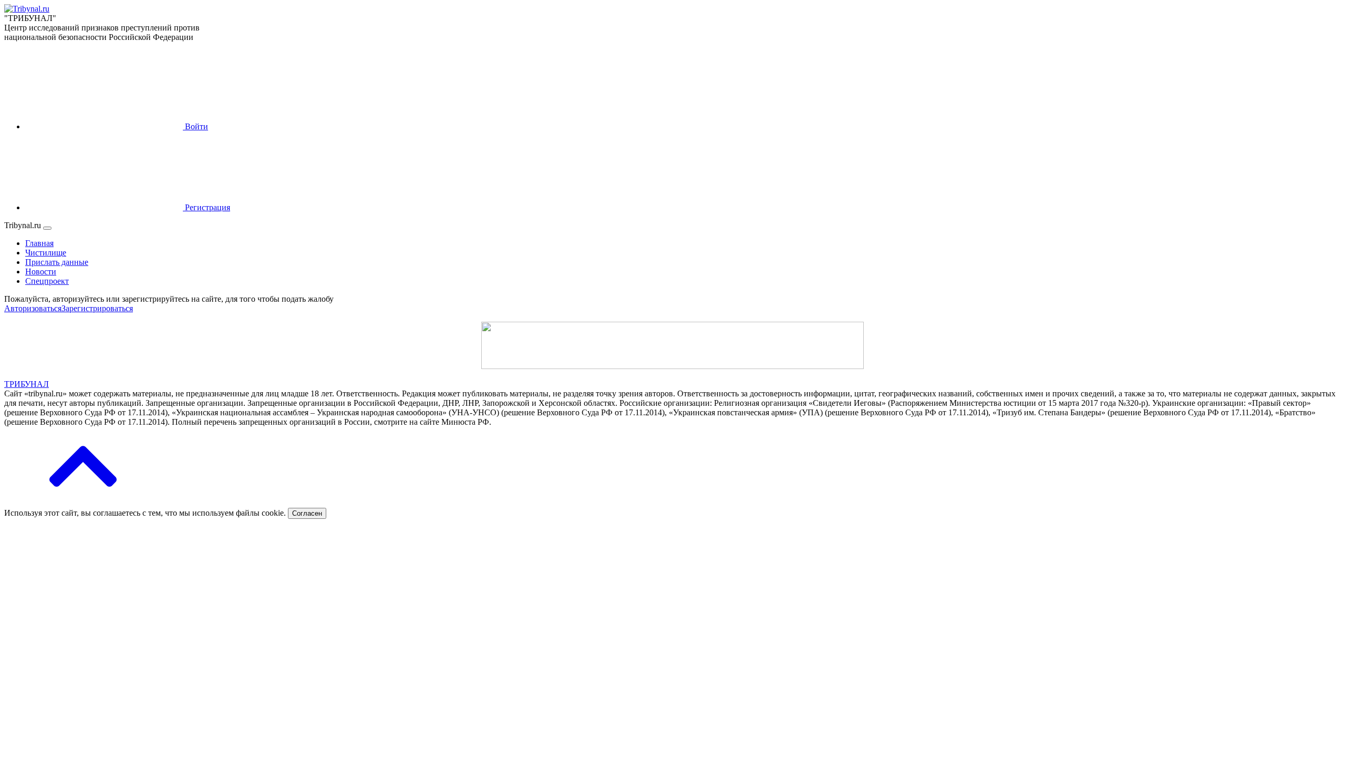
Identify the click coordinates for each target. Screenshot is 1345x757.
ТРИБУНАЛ (26, 384)
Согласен (307, 513)
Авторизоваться (32, 308)
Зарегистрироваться (97, 308)
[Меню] (47, 228)
